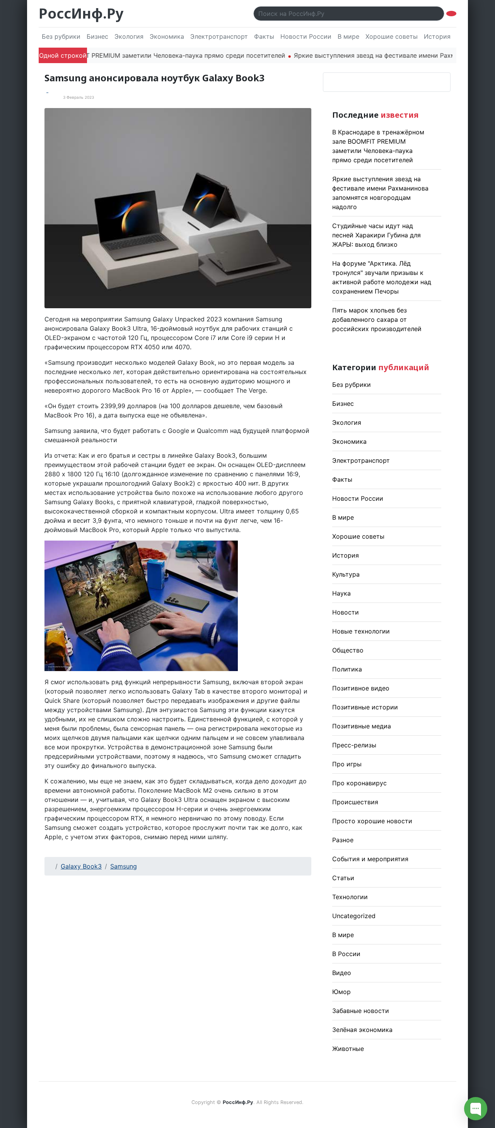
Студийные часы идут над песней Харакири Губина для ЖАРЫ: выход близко (376, 235)
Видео (341, 973)
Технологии (350, 897)
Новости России (305, 36)
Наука (341, 593)
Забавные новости (360, 1011)
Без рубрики (61, 36)
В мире (348, 36)
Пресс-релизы (354, 745)
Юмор (341, 992)
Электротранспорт (219, 36)
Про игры (347, 764)
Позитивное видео (360, 688)
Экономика (167, 36)
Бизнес (97, 36)
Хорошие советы (391, 36)
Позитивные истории (365, 707)
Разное (342, 840)
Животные (348, 1048)
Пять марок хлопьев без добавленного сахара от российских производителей (377, 319)
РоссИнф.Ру (81, 13)
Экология (128, 36)
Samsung (123, 866)
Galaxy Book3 (81, 866)
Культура (346, 574)
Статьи (343, 878)
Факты (264, 36)
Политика (347, 669)
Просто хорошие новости (372, 821)
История (437, 36)
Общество (348, 650)
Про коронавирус (359, 783)
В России (346, 954)
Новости (345, 612)
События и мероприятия (370, 859)
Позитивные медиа (361, 726)
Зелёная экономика (362, 1030)
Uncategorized (354, 916)
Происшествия (355, 802)
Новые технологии (361, 631)
